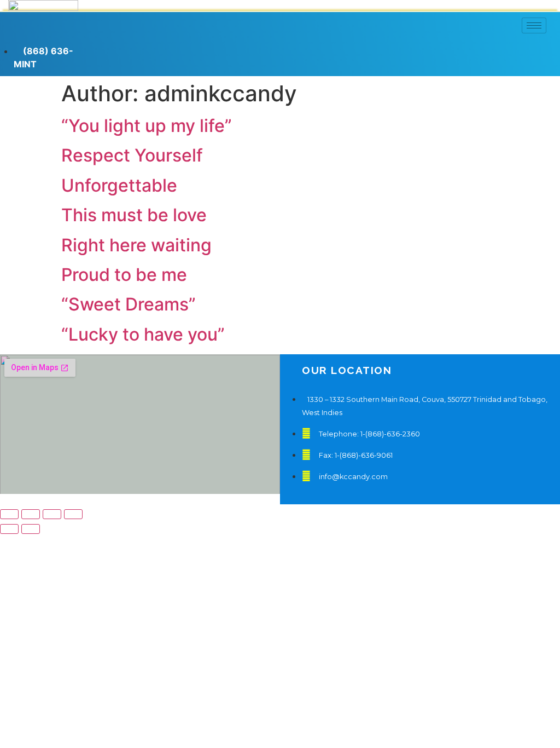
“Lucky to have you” (143, 334)
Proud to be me (124, 274)
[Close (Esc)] (9, 514)
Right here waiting (136, 245)
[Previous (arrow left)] (9, 529)
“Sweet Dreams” (128, 304)
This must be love (134, 215)
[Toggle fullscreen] (52, 514)
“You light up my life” (146, 125)
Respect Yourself (132, 155)
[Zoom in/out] (73, 514)
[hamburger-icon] (534, 25)
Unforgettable (119, 185)
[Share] (30, 514)
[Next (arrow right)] (30, 529)
